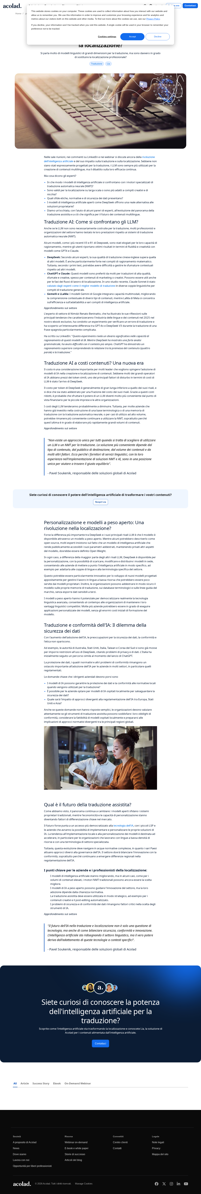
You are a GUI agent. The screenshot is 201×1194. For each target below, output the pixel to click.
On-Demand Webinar (78, 1083)
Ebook (57, 1083)
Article (25, 1083)
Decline (157, 36)
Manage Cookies (83, 1183)
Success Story (41, 1083)
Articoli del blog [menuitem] (73, 1160)
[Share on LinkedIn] (178, 1184)
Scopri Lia (100, 502)
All (15, 1083)
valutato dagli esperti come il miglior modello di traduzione (81, 285)
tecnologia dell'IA (123, 825)
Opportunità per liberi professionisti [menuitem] (32, 1166)
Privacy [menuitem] (156, 1148)
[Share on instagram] (171, 1184)
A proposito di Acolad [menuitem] (24, 1142)
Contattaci (190, 5)
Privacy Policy (153, 19)
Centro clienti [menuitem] (120, 1142)
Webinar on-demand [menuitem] (76, 1142)
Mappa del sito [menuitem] (160, 1154)
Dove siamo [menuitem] (19, 1154)
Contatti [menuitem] (117, 1148)
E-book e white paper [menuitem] (76, 1148)
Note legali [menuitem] (158, 1142)
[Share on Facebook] (156, 1184)
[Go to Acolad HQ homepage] (12, 5)
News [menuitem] (16, 1148)
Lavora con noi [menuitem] (21, 1160)
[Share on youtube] (186, 1184)
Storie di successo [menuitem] (75, 1154)
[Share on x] (164, 1184)
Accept (132, 36)
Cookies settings (107, 36)
